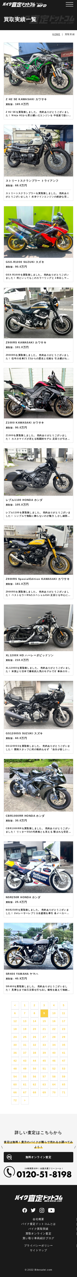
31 (25, 1044)
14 (34, 1021)
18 (15, 1029)
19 (25, 1029)
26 (34, 1036)
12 (15, 1021)
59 (64, 1076)
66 (15, 1092)
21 (44, 1029)
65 (64, 1084)
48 (15, 1068)
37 (25, 1052)
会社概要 (38, 1219)
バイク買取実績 (38, 1228)
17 (64, 1021)
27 (44, 1036)
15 (44, 1021)
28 (54, 1036)
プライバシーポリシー (38, 1245)
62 (34, 1084)
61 (25, 1084)
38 (34, 1052)
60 (15, 1084)
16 (54, 1021)
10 (54, 1013)
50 (34, 1068)
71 (64, 1092)
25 (25, 1036)
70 (54, 1092)
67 (25, 1092)
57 (44, 1076)
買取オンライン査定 (39, 1233)
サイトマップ (38, 1250)
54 (15, 1076)
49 (25, 1068)
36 (15, 1052)
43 (25, 1060)
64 (54, 1084)
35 (64, 1044)
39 (44, 1052)
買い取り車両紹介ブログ (38, 1238)
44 (34, 1060)
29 (64, 1036)
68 (34, 1092)
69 (44, 1092)
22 (54, 1029)
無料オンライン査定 (39, 1157)
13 (25, 1021)
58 (54, 1076)
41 (64, 1052)
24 (15, 1036)
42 (15, 1060)
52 (54, 1068)
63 (44, 1084)
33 (44, 1044)
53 (64, 1068)
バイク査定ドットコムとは (38, 1223)
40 (54, 1052)
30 (15, 1044)
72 (15, 1100)
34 (54, 1044)
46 (54, 1060)
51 (44, 1068)
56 (34, 1076)
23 (64, 1029)
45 (44, 1060)
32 (34, 1044)
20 (34, 1029)
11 (63, 1013)
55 (25, 1076)
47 (64, 1060)
